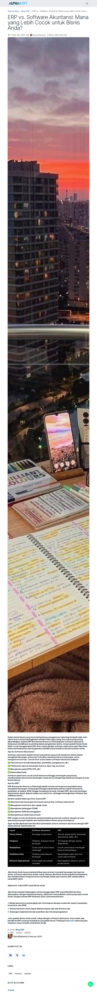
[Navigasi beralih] (87, 3)
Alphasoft (69, 920)
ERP (12, 933)
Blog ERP (25, 11)
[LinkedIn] (24, 955)
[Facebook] (10, 955)
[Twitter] (17, 955)
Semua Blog (13, 11)
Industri (27, 933)
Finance (19, 933)
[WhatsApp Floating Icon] (90, 984)
